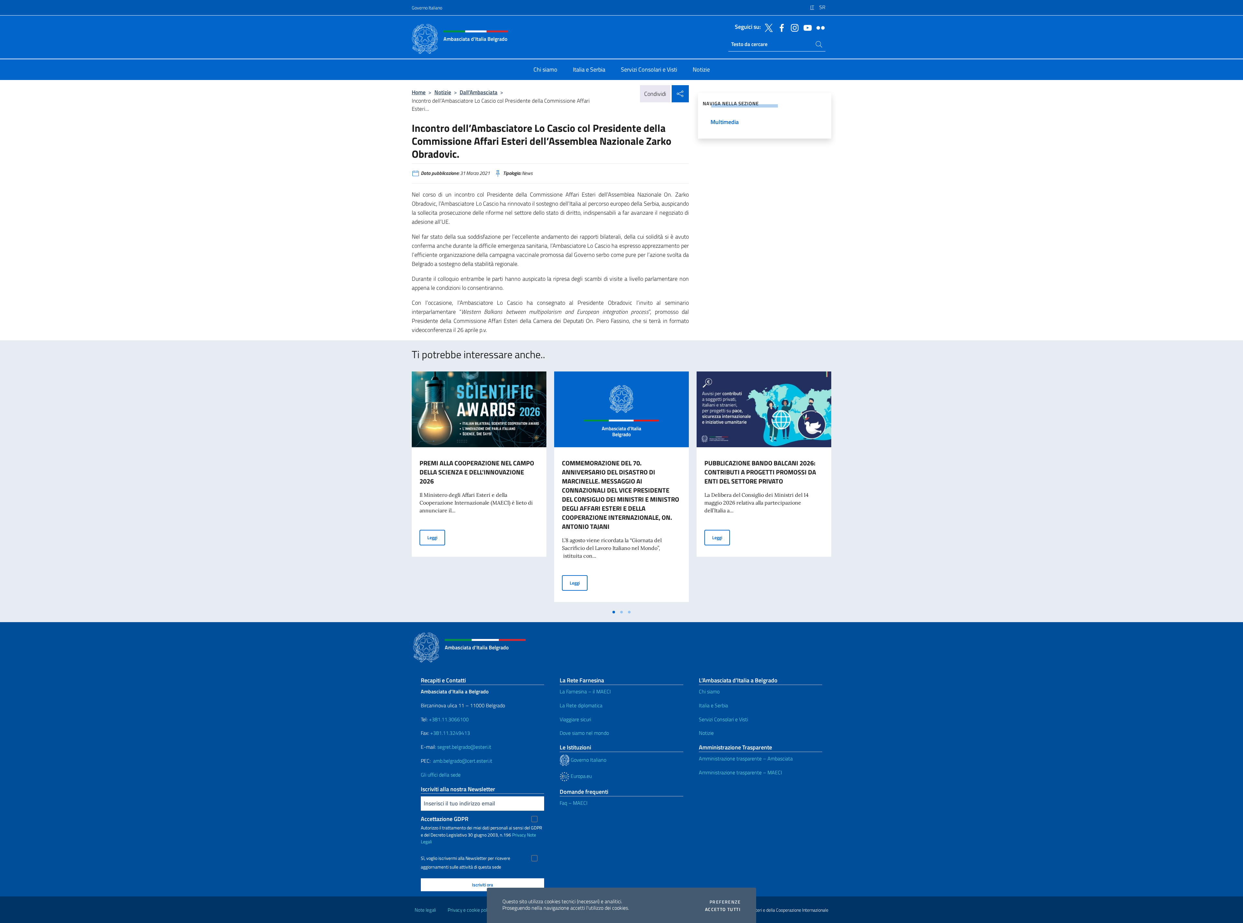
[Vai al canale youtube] (806, 27)
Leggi (436, 537)
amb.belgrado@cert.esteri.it (462, 761)
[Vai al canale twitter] (767, 27)
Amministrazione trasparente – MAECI (740, 772)
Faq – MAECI (574, 803)
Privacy (519, 834)
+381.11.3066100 (449, 719)
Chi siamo (709, 691)
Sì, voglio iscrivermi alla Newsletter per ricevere (465, 858)
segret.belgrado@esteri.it (464, 747)
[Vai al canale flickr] (818, 27)
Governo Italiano (427, 7)
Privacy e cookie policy (470, 910)
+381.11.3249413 (450, 733)
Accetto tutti (723, 909)
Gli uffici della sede (441, 775)
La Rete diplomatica (581, 705)
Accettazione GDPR (444, 819)
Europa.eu (580, 776)
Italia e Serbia (713, 705)
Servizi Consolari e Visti (723, 719)
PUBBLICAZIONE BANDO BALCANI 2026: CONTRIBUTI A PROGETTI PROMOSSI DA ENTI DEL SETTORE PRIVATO (760, 472)
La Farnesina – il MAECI (585, 691)
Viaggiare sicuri (575, 719)
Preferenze (725, 902)
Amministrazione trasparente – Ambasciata (746, 758)
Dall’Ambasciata (479, 92)
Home (419, 92)
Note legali (425, 910)
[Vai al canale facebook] (780, 27)
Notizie (442, 92)
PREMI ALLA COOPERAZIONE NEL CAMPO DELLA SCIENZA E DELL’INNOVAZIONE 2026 (477, 472)
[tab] (613, 612)
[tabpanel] (479, 488)
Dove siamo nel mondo (584, 733)
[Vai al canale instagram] (793, 27)
